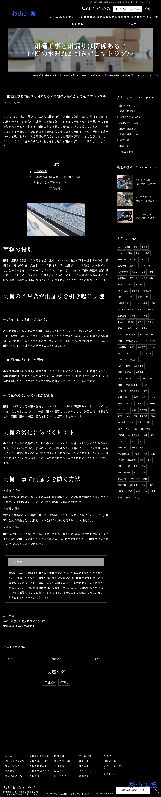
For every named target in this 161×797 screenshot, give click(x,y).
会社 (153, 491)
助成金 (121, 322)
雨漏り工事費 (132, 466)
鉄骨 (132, 422)
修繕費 (136, 453)
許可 (153, 434)
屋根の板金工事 (127, 128)
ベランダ (135, 303)
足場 (143, 271)
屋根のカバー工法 (129, 122)
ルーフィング (145, 265)
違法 (120, 334)
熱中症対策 (134, 391)
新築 (139, 309)
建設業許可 (133, 328)
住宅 (149, 460)
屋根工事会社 (132, 340)
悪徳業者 (122, 315)
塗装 (137, 253)
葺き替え (134, 278)
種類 (137, 491)
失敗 (141, 441)
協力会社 (139, 372)
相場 (143, 485)
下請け (129, 403)
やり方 (121, 460)
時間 (145, 478)
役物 (120, 466)
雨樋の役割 (40, 171)
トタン (121, 253)
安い (128, 497)
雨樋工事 (7, 646)
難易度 (121, 284)
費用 (151, 485)
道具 (130, 253)
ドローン (122, 359)
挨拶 (128, 365)
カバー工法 (123, 290)
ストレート (150, 384)
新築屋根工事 (124, 453)
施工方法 (122, 422)
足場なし (145, 328)
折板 (140, 422)
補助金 (135, 271)
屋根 (145, 391)
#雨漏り (64, 682)
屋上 (120, 428)
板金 (143, 466)
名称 (137, 378)
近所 (120, 365)
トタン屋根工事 (146, 334)
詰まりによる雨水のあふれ (50, 182)
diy (127, 428)
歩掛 (147, 296)
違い (120, 296)
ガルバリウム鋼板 (125, 309)
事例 (145, 491)
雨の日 (127, 246)
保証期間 (122, 391)
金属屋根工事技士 (134, 384)
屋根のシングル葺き (130, 117)
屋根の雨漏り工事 (129, 134)
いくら (137, 497)
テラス (135, 353)
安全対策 (122, 347)
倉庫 (153, 409)
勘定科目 (135, 290)
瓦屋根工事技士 (148, 278)
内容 (134, 441)
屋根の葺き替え (127, 111)
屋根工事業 (131, 334)
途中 (120, 353)
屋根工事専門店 (125, 372)
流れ (130, 284)
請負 (143, 472)
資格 (136, 246)
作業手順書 (134, 478)
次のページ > (100, 658)
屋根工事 (134, 485)
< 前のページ (12, 658)
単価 (120, 340)
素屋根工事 (146, 353)
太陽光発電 (123, 271)
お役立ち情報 (19, 646)
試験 (141, 460)
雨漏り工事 (138, 365)
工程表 (148, 422)
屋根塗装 (124, 140)
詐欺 (140, 296)
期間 (120, 416)
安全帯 (133, 259)
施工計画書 (145, 428)
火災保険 (139, 284)
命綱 (135, 428)
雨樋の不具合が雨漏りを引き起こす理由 (58, 177)
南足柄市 (122, 485)
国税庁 (121, 328)
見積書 (131, 322)
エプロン (149, 309)
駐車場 (144, 315)
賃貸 (145, 453)
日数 (151, 378)
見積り (121, 491)
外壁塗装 (141, 347)
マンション (123, 441)
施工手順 (122, 478)
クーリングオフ (148, 340)
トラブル (130, 296)
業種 (153, 303)
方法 (128, 416)
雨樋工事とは (124, 397)
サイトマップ (111, 774)
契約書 (121, 434)
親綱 (145, 303)
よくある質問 (133, 434)
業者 (130, 491)
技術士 (144, 397)
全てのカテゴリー (128, 105)
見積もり (134, 315)
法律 (151, 271)
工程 (153, 453)
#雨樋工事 (49, 682)
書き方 (141, 322)
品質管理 (139, 403)
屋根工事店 (123, 447)
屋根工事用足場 (140, 416)
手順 (135, 397)
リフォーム (144, 359)
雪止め (146, 253)
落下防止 (151, 403)
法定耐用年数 (137, 447)
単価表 (152, 347)
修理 (145, 434)
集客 (153, 397)
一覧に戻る (56, 658)
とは (135, 472)
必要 (132, 347)
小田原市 (143, 259)
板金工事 (147, 290)
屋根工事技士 (124, 472)
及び (153, 416)
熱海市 (133, 265)
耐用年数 (122, 278)
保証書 (133, 359)
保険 (120, 403)
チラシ (150, 322)
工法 (134, 409)
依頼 (120, 497)
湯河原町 (122, 265)
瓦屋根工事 (123, 303)
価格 (120, 384)
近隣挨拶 (143, 409)
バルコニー (123, 409)
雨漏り (144, 246)
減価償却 (132, 460)
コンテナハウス (124, 378)
